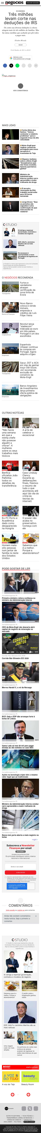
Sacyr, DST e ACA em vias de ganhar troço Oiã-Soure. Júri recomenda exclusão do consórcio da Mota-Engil (29, 370)
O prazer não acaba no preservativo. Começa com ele (30, 523)
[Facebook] (24, 1108)
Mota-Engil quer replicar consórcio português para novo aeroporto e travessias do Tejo (29, 149)
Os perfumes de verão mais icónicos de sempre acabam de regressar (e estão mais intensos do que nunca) (27, 1051)
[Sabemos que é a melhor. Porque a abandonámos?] (11, 986)
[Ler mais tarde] (23, 65)
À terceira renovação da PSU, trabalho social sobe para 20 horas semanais (28, 192)
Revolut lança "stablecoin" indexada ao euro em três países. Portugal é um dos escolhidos (29, 330)
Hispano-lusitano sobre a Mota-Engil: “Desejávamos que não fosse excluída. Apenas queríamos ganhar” (28, 164)
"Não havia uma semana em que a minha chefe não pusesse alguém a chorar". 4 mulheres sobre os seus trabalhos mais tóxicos (10, 443)
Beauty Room (27, 1084)
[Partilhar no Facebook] (5, 65)
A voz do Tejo (8, 1084)
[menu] (2, 3)
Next (28, 1094)
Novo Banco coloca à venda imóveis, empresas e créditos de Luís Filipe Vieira (28, 309)
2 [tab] (20, 1095)
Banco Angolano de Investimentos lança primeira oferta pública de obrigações (29, 391)
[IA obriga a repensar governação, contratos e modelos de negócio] (20, 961)
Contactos (28, 1120)
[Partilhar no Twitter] (11, 66)
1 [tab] (18, 1095)
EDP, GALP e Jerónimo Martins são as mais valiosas (26, 243)
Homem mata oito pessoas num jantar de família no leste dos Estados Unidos (10, 552)
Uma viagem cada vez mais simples (9, 1048)
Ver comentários (20, 90)
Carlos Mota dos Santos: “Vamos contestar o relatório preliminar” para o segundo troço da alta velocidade (29, 135)
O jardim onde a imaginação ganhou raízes (29, 995)
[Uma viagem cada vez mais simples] (9, 1037)
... (36, 65)
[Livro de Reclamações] (9, 1108)
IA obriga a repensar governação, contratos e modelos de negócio (27, 231)
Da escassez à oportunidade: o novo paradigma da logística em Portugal (28, 255)
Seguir (20, 45)
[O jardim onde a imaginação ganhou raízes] (29, 986)
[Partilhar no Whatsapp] (17, 66)
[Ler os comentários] (29, 65)
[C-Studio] (20, 225)
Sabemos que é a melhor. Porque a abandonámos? (31, 549)
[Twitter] (30, 1108)
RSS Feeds (17, 1122)
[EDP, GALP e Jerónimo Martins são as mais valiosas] (20, 1012)
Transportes (6, 293)
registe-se (20, 910)
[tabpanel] (11, 1078)
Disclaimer (8, 1122)
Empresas (5, 355)
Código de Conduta (14, 1120)
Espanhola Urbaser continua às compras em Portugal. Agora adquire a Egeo (29, 349)
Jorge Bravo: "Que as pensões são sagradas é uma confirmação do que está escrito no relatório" (29, 207)
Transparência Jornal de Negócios (19, 1118)
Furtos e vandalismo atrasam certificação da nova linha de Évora (27, 288)
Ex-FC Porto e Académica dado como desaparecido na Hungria (9, 523)
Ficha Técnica (28, 1116)
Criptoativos (6, 335)
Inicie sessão (10, 910)
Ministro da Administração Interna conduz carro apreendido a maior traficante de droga (29, 178)
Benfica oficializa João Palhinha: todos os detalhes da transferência (10, 479)
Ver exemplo (20, 851)
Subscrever (20, 872)
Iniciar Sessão (33, 3)
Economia (20, 11)
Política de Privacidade (30, 1130)
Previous (12, 1094)
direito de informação (14, 881)
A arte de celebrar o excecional (28, 432)
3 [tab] (23, 1095)
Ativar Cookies (29, 1122)
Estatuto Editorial (13, 1116)
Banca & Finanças (8, 314)
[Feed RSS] (36, 1108)
